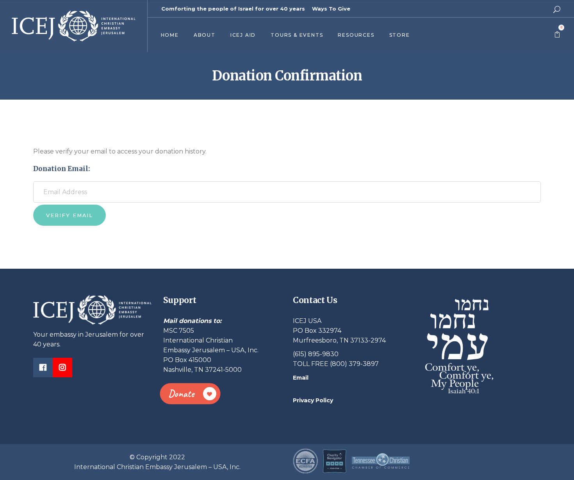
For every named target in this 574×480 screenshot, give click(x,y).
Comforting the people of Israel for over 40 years (233, 8)
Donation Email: (61, 168)
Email (300, 377)
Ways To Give (331, 8)
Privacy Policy (313, 400)
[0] (557, 35)
